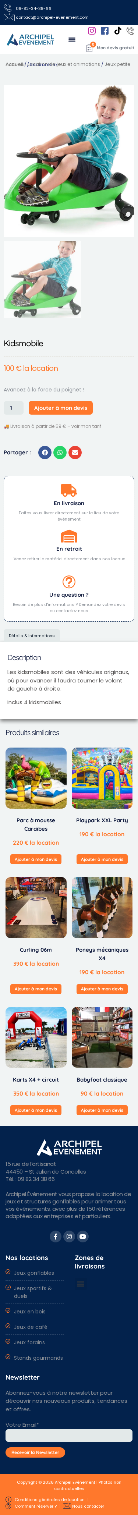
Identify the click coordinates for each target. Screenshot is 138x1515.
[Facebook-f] (55, 1236)
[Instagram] (69, 1236)
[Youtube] (83, 1236)
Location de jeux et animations (64, 64)
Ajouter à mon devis (60, 407)
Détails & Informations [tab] (32, 636)
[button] (72, 39)
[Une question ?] (69, 581)
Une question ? (69, 594)
